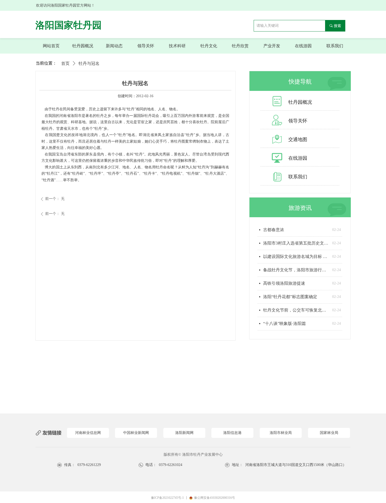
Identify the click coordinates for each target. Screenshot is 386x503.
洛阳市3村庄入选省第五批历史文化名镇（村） (296, 243)
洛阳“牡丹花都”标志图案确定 (290, 296)
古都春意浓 (273, 229)
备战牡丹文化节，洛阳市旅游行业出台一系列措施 (296, 270)
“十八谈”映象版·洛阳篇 (284, 323)
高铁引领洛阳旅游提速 (284, 283)
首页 (65, 63)
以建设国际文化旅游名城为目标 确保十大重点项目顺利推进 (296, 256)
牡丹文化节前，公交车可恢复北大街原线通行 (296, 310)
